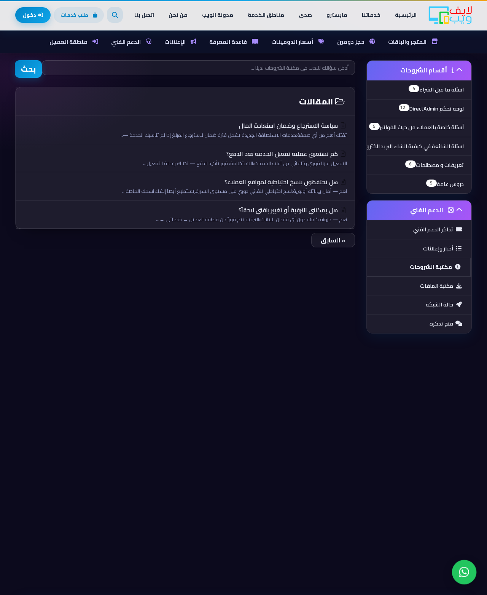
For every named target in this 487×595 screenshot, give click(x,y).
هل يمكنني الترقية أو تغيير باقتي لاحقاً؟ (251, 214)
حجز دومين (350, 42)
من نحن (178, 15)
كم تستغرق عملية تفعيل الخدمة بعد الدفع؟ (245, 157)
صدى (305, 15)
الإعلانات (175, 42)
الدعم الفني (126, 42)
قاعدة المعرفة (228, 42)
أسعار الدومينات (292, 42)
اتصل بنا (144, 15)
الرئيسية (406, 15)
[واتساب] (464, 572)
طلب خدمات (74, 14)
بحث (28, 69)
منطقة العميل (68, 42)
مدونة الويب (217, 15)
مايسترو (336, 15)
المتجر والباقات (407, 42)
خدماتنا (371, 15)
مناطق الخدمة (266, 15)
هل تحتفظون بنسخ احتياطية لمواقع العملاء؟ (234, 186)
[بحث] (115, 15)
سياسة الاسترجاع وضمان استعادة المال (233, 129)
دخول (29, 14)
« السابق (333, 240)
